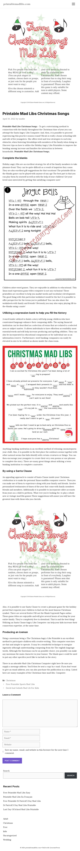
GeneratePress (55, 848)
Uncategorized (10, 835)
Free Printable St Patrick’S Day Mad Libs (22, 801)
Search (6, 771)
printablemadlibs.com (16, 4)
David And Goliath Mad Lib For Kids (22, 688)
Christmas (11, 680)
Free (5, 827)
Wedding (7, 839)
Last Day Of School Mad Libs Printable (21, 809)
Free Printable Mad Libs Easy (16, 792)
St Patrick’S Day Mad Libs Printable (19, 805)
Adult (5, 819)
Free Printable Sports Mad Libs (20, 684)
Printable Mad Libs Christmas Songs (19, 126)
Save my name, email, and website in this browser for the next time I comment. (36, 751)
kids (5, 831)
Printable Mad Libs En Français (17, 797)
